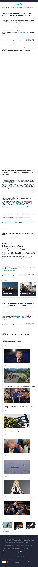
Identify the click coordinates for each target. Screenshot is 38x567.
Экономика (12, 7)
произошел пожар (32, 109)
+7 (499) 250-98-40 (27, 545)
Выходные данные (16, 562)
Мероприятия (31, 536)
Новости (26, 7)
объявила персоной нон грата (19, 316)
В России (6, 7)
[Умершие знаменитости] (30, 527)
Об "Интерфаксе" (9, 536)
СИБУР (16, 217)
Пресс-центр (15, 536)
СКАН (18, 552)
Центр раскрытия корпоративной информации (21, 554)
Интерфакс (19, 4)
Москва (21, 7)
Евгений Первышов (5, 119)
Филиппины (4, 35)
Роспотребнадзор (11, 217)
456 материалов (28, 529)
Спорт (16, 7)
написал (33, 96)
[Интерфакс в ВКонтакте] (20, 556)
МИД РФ (3, 319)
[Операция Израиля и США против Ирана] (7, 527)
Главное (3, 7)
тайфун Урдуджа (23, 32)
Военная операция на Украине (18, 529)
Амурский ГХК (27, 217)
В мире (9, 7)
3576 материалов (6, 531)
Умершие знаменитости (30, 528)
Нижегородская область (12, 270)
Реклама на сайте (25, 536)
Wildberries (11, 119)
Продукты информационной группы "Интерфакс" (16, 548)
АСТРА (3, 555)
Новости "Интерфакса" (20, 551)
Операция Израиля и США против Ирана (7, 529)
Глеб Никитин (4, 270)
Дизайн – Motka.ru (28, 561)
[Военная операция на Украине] (18, 527)
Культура (18, 7)
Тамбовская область (17, 119)
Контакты (3, 536)
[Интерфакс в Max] (23, 556)
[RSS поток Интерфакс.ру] (21, 556)
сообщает (4, 182)
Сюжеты (29, 7)
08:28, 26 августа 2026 (10, 168)
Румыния (7, 319)
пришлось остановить (20, 204)
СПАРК (3, 552)
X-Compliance (4, 553)
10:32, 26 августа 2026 (9, 243)
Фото (32, 7)
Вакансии (20, 536)
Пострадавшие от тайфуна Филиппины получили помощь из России (23, 17)
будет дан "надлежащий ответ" (26, 317)
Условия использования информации (19, 561)
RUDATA (18, 553)
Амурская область (21, 217)
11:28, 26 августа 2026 (9, 59)
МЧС (6, 217)
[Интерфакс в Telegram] (19, 556)
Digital (24, 7)
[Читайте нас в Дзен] (17, 556)
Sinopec (3, 217)
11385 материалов (17, 530)
